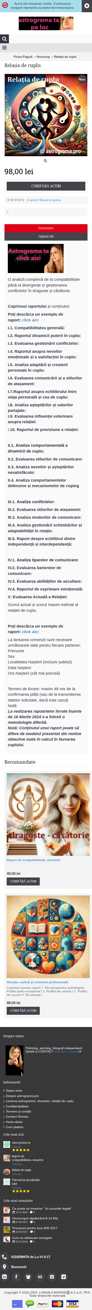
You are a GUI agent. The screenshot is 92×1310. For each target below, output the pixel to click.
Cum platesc (15, 1127)
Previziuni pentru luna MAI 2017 (34, 1228)
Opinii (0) (46, 236)
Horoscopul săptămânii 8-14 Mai (35, 1218)
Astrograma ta (21, 1142)
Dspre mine (14, 1090)
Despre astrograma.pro (22, 1096)
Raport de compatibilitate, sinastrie (33, 860)
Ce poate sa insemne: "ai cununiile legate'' (42, 1208)
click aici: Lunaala (66, 1051)
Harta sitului (14, 1122)
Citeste (17, 1146)
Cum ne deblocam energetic (32, 1238)
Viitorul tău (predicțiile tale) (26, 1181)
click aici (30, 320)
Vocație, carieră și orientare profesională (37, 982)
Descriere (46, 228)
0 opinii (32, 200)
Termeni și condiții (18, 1111)
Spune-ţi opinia (50, 200)
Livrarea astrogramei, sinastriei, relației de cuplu (40, 1101)
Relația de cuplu (21, 1170)
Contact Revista (17, 1116)
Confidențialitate (17, 1106)
